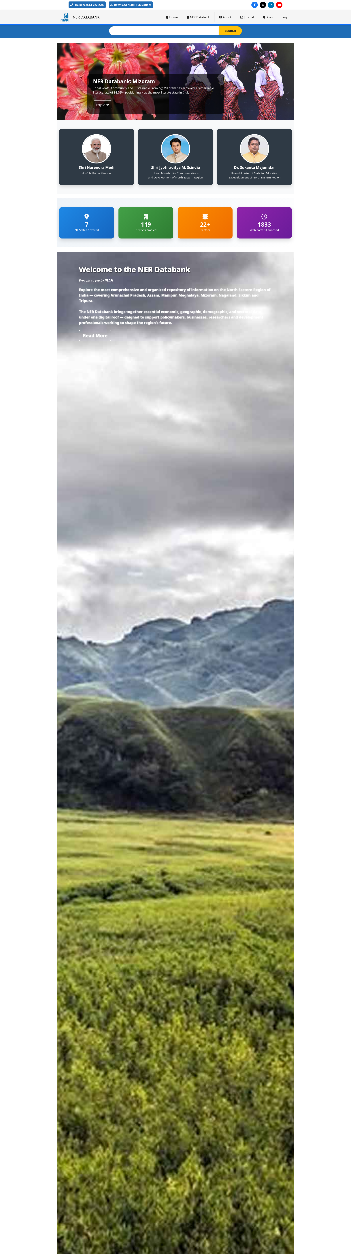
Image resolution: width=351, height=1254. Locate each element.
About (227, 17)
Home (173, 17)
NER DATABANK (86, 17)
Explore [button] (102, 104)
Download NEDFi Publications (132, 5)
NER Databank (200, 17)
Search (230, 31)
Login (285, 17)
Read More (95, 335)
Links (269, 17)
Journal (249, 17)
